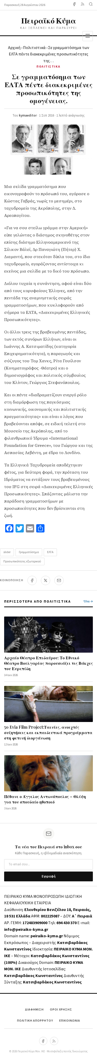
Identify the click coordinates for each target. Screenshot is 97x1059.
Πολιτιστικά (34, 48)
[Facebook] (74, 5)
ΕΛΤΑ (50, 552)
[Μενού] (88, 36)
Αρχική (14, 48)
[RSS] (54, 1041)
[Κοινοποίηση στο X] (45, 580)
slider (7, 552)
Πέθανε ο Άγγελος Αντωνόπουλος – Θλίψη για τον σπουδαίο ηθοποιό (45, 799)
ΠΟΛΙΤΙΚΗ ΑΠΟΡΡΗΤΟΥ (35, 1021)
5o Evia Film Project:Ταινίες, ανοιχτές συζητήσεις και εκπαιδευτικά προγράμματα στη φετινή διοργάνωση (48, 732)
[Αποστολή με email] (59, 580)
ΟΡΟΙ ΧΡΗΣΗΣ (61, 1009)
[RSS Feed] (82, 5)
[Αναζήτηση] (91, 5)
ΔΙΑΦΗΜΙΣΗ (34, 1009)
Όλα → (88, 601)
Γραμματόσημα (29, 552)
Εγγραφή (48, 876)
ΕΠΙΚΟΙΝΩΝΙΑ (69, 1021)
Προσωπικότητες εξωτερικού (22, 561)
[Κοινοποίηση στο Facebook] (32, 580)
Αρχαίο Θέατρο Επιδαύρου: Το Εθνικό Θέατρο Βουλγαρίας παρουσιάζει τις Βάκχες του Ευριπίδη (48, 663)
